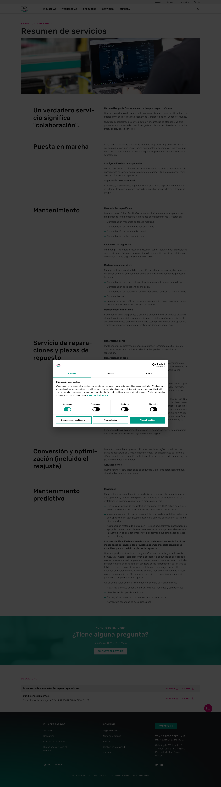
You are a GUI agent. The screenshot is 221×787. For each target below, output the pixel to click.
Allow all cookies (147, 420)
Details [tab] (110, 373)
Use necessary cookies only (73, 420)
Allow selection (111, 420)
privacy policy (93, 395)
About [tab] (149, 373)
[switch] (96, 409)
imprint (105, 395)
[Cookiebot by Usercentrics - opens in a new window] (154, 365)
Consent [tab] (72, 373)
